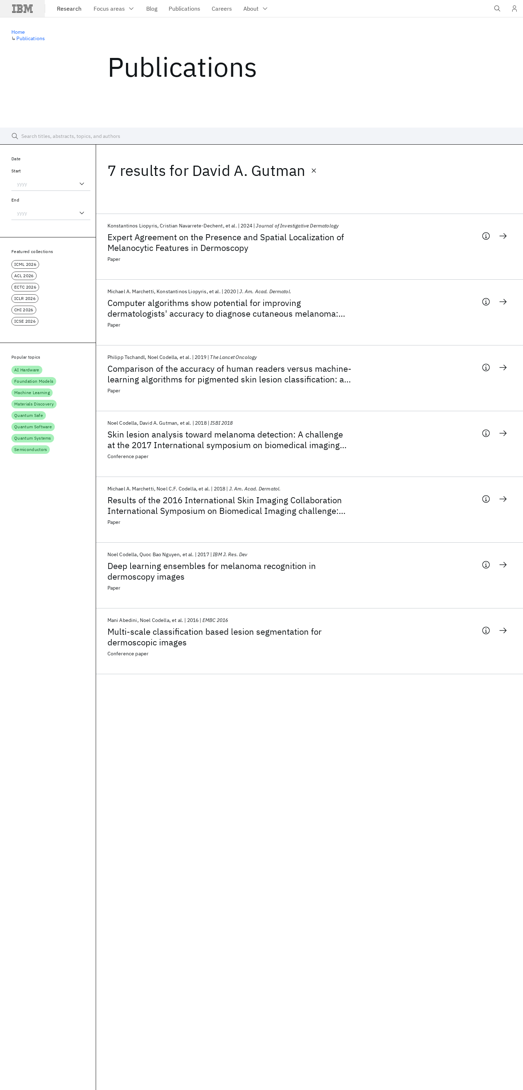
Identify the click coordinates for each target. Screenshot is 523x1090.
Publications (30, 38)
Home (18, 32)
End (15, 200)
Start (16, 170)
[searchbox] (261, 136)
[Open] (82, 183)
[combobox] (50, 184)
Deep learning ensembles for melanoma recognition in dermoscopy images (211, 571)
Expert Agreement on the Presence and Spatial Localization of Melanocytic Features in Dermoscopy (225, 242)
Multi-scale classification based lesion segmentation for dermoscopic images (214, 637)
